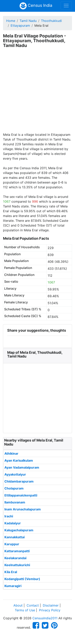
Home (10, 21)
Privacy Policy (49, 610)
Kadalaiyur (12, 523)
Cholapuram (14, 488)
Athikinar (11, 453)
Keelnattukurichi (17, 565)
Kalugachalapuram (18, 530)
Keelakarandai (15, 558)
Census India (39, 5)
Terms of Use (25, 610)
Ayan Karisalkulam (18, 460)
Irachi (8, 516)
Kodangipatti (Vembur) (22, 579)
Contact (33, 605)
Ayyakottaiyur (15, 474)
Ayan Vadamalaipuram (21, 467)
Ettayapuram (20, 25)
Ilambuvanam (14, 502)
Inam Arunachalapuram (22, 509)
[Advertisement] (37, 93)
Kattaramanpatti (17, 551)
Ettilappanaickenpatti (20, 495)
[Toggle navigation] (66, 6)
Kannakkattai (14, 537)
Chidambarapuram (19, 481)
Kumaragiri (12, 586)
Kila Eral (10, 572)
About (18, 605)
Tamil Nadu (28, 21)
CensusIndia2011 (44, 618)
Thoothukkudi (51, 21)
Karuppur (11, 544)
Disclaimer (51, 605)
